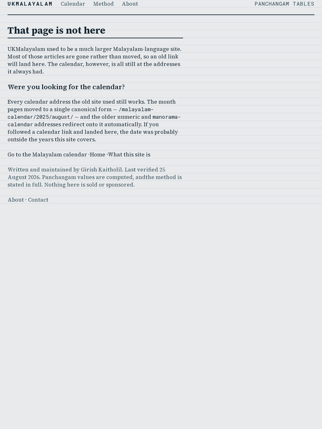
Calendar (73, 3)
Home (97, 154)
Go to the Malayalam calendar (47, 154)
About (130, 3)
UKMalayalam (30, 3)
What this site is (129, 154)
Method (103, 3)
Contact (38, 199)
